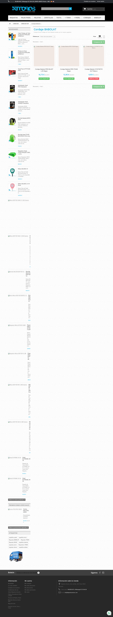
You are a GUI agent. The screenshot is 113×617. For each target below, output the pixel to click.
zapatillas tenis (23, 537)
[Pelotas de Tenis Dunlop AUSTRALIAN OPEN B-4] (12, 55)
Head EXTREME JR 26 (26, 459)
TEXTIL (58, 18)
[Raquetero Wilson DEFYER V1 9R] (17, 353)
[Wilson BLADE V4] (12, 172)
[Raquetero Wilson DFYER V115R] (16, 325)
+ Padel (77, 18)
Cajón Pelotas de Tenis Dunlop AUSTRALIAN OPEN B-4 (24, 34)
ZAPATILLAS (48, 18)
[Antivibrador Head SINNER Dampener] (12, 105)
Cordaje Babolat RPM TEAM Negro (69, 70)
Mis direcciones (29, 587)
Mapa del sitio (11, 603)
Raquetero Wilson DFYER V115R (30, 327)
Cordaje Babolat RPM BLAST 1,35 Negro (44, 70)
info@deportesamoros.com (71, 592)
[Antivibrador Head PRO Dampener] (12, 89)
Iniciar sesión (100, 1)
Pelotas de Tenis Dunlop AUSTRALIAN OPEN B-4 (24, 52)
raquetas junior (13, 544)
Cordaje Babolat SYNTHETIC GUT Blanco (94, 70)
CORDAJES (87, 18)
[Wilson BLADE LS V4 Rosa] (12, 187)
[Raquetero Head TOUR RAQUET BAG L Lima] (12, 154)
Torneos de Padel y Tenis (14, 597)
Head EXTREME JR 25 (26, 480)
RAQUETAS (14, 18)
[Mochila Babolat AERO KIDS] (12, 122)
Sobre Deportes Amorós (14, 592)
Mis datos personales (30, 590)
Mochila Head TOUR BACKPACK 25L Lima (24, 135)
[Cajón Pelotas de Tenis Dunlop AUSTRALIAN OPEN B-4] (12, 37)
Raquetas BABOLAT (14, 540)
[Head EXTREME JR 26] (14, 458)
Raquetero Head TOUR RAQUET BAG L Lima (24, 152)
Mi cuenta (28, 581)
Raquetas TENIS (25, 540)
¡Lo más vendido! (12, 585)
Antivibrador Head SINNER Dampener (23, 102)
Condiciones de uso (13, 590)
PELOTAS (37, 18)
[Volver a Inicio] (9, 24)
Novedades (13, 29)
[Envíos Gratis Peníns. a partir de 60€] (16, 557)
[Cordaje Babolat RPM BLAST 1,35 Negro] (44, 56)
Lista (104, 37)
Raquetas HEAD (13, 542)
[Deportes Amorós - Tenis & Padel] (23, 8)
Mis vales (27, 592)
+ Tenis (68, 18)
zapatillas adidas (23, 547)
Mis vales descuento (30, 585)
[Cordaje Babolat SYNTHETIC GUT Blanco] (93, 56)
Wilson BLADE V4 (23, 169)
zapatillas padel (13, 537)
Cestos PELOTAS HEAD (26, 510)
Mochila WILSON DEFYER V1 (28, 274)
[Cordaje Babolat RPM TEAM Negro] (69, 56)
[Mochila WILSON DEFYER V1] (16, 272)
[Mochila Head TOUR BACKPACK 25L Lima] (12, 138)
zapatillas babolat (23, 542)
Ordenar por (36, 36)
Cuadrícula (100, 37)
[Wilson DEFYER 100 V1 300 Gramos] (18, 200)
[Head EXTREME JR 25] (14, 478)
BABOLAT (97, 18)
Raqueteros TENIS (23, 544)
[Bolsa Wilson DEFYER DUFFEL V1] (17, 295)
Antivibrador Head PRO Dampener (23, 86)
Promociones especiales (19, 505)
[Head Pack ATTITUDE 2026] (12, 72)
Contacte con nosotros (90, 1)
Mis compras (28, 583)
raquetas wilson (13, 547)
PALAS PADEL (26, 18)
